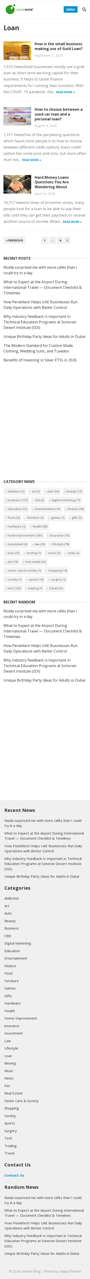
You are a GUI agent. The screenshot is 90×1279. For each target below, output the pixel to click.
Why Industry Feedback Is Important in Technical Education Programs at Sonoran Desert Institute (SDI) (39, 322)
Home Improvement (25, 535)
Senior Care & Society (24, 570)
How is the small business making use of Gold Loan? (59, 46)
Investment (17, 544)
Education (17, 509)
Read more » (65, 92)
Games (57, 518)
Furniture (35, 518)
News (73, 553)
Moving (34, 553)
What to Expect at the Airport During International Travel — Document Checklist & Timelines (42, 287)
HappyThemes (70, 1271)
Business (18, 500)
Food (14, 518)
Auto (53, 491)
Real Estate (35, 562)
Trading (35, 588)
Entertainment (47, 509)
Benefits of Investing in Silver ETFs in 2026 (40, 360)
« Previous (14, 240)
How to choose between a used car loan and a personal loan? (59, 114)
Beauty (74, 491)
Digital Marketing (65, 500)
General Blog (30, 1271)
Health (40, 526)
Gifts (77, 518)
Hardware (16, 526)
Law (40, 544)
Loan (13, 553)
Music (54, 553)
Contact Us (14, 1175)
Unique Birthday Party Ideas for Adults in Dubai (44, 336)
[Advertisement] (45, 426)
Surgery (58, 579)
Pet (13, 562)
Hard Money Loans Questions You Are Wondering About (52, 182)
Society (14, 579)
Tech (14, 588)
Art (36, 491)
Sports (36, 579)
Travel (56, 588)
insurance (59, 535)
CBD (39, 500)
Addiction (16, 491)
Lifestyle (60, 544)
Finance (76, 509)
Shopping (57, 570)
